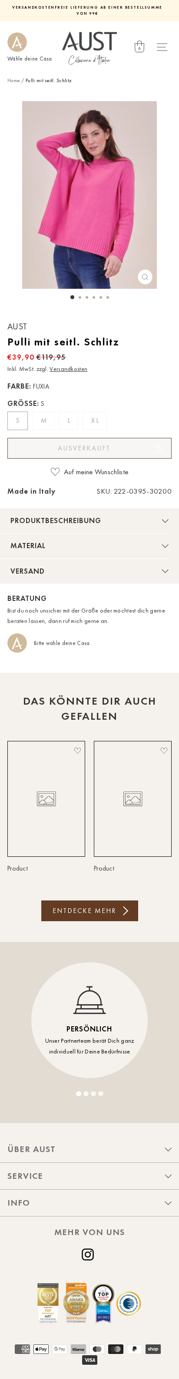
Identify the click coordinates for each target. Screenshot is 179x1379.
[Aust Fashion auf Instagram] (89, 1254)
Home (13, 80)
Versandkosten (68, 369)
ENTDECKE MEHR (84, 911)
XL (96, 421)
